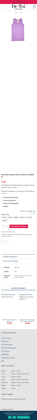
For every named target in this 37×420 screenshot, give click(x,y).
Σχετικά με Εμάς (6, 338)
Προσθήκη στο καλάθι (18, 226)
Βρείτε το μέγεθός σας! (28, 211)
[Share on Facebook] (2, 242)
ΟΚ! (10, 417)
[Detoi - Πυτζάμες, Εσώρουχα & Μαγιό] (18, 7)
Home (16, 12)
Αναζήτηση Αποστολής (8, 357)
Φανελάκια (9, 236)
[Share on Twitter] (7, 242)
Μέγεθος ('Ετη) (5, 214)
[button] (2, 7)
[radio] (4, 217)
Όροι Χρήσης (5, 351)
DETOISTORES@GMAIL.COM (19, 2)
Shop (21, 12)
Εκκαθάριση (33, 213)
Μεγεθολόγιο (5, 354)
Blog (2, 361)
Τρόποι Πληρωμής (7, 344)
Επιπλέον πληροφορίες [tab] (10, 256)
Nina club (16, 267)
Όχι (14, 417)
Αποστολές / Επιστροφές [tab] (10, 261)
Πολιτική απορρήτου (23, 417)
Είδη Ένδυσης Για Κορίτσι (14, 234)
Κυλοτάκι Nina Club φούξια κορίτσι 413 (9, 320)
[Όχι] (35, 416)
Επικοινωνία (5, 341)
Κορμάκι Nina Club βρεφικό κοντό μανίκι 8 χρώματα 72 (27, 320)
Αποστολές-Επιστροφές (8, 348)
